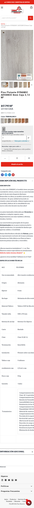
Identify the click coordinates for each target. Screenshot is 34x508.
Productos (13, 499)
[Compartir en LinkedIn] (9, 174)
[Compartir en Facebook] (2, 174)
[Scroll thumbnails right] (31, 84)
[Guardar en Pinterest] (13, 174)
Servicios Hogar (23, 499)
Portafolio (9, 501)
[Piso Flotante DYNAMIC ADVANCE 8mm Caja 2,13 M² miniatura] (4, 85)
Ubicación (17, 501)
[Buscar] (30, 18)
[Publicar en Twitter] (6, 174)
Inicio (3, 24)
